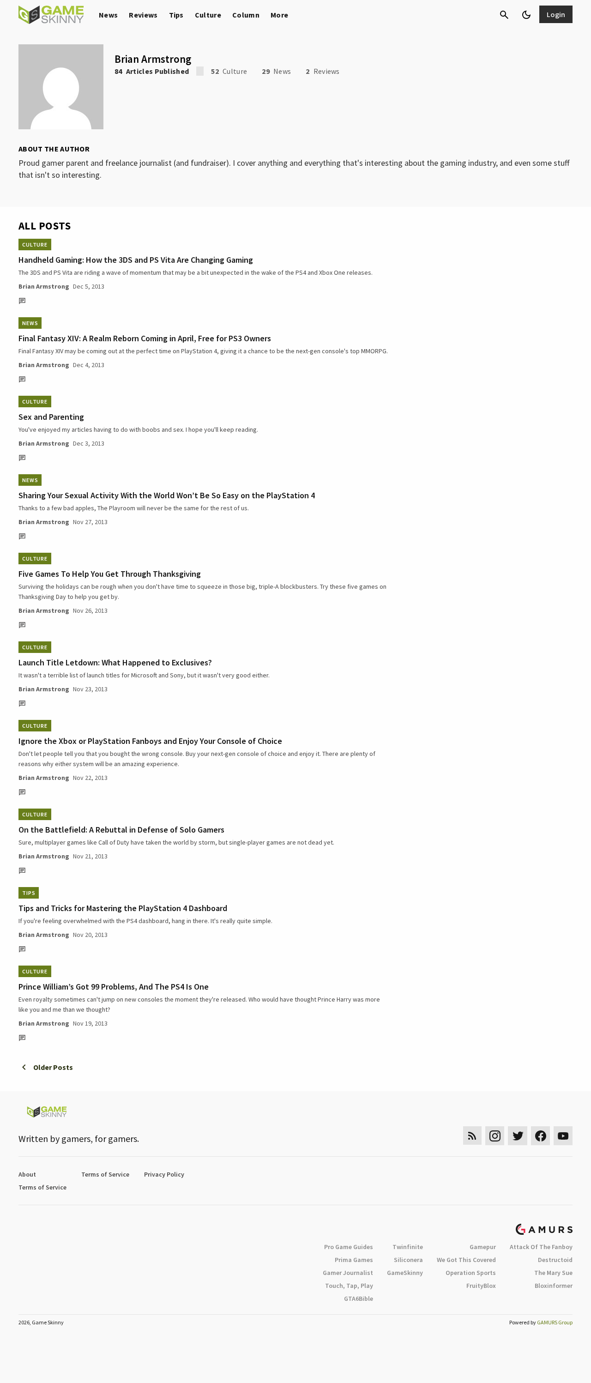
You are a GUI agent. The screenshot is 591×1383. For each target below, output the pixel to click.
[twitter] (517, 1135)
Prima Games (354, 1260)
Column (245, 14)
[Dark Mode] (526, 15)
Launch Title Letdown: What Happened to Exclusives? (115, 662)
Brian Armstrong (43, 286)
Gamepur (483, 1247)
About (27, 1174)
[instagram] (494, 1135)
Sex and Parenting (51, 416)
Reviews (143, 14)
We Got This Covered (466, 1260)
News (108, 14)
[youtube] (563, 1135)
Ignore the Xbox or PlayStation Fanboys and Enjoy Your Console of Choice (150, 741)
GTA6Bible (358, 1298)
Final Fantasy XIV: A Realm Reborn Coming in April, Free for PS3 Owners (144, 338)
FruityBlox (481, 1285)
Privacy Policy (164, 1174)
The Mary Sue (553, 1272)
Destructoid (555, 1260)
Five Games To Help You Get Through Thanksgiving (109, 573)
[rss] (472, 1135)
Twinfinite (407, 1247)
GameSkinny (405, 1272)
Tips (176, 14)
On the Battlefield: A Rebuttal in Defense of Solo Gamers (121, 829)
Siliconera (408, 1260)
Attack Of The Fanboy (541, 1247)
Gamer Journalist (348, 1272)
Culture (208, 14)
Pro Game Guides (348, 1247)
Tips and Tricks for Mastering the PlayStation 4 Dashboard (122, 908)
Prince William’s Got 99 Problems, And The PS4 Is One (113, 986)
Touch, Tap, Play (349, 1285)
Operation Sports (471, 1272)
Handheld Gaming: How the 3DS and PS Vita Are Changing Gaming (135, 259)
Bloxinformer (554, 1285)
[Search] (504, 15)
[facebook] (540, 1135)
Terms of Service (105, 1174)
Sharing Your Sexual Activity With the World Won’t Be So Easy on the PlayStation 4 (166, 495)
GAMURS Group (555, 1322)
